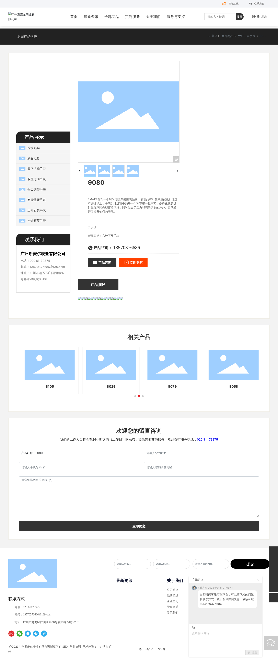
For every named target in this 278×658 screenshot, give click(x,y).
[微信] (19, 634)
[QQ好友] (28, 634)
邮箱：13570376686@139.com (32, 614)
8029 (108, 386)
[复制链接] (44, 634)
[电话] (273, 551)
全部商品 (227, 36)
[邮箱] (273, 560)
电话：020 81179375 (26, 607)
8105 (47, 386)
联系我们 (259, 3)
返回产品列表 (27, 36)
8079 (169, 386)
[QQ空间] (36, 634)
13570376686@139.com (47, 267)
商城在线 (234, 3)
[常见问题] (273, 578)
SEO (65, 646)
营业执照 (75, 646)
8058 (231, 386)
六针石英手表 (246, 36)
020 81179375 (40, 261)
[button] (135, 396)
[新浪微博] (11, 634)
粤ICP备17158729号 (152, 649)
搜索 (239, 16)
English (262, 16)
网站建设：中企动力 (95, 646)
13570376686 (126, 247)
